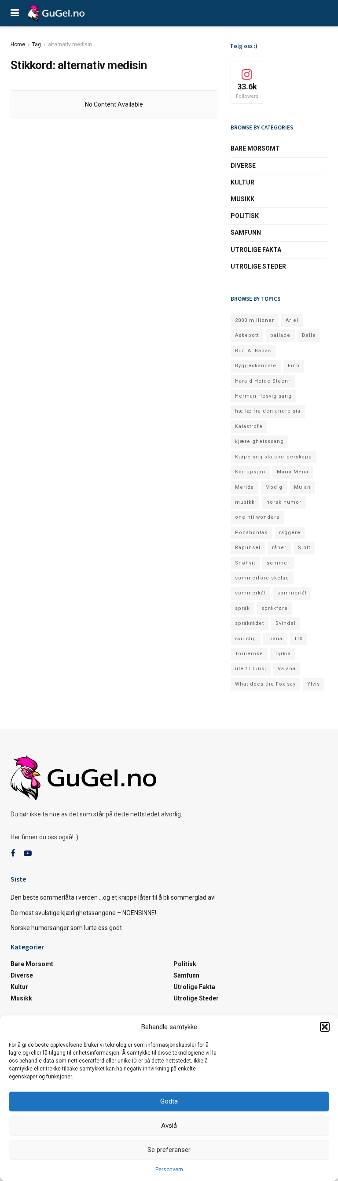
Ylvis (313, 684)
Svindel (286, 623)
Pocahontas (251, 532)
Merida (244, 487)
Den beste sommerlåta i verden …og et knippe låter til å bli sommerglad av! (113, 897)
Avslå (169, 1125)
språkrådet (249, 623)
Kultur (242, 182)
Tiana (275, 639)
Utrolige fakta (256, 249)
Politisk (245, 215)
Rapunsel (248, 547)
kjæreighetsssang (259, 441)
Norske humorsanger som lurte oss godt (66, 927)
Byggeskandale (255, 366)
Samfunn (246, 232)
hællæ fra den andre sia (268, 411)
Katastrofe (249, 426)
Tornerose (249, 654)
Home (18, 44)
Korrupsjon (250, 472)
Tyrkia (283, 654)
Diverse (243, 165)
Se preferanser (169, 1150)
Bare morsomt (255, 148)
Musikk (242, 199)
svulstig (245, 639)
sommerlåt (292, 593)
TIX (298, 639)
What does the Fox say (265, 684)
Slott (304, 547)
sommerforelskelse (262, 578)
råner (279, 547)
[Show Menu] (15, 13)
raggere (290, 532)
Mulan (302, 487)
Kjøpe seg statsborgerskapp (273, 457)
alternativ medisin (70, 44)
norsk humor (283, 502)
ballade (280, 335)
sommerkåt (250, 593)
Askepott (247, 335)
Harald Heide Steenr (262, 381)
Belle (309, 335)
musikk (245, 502)
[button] (324, 1026)
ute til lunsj (250, 669)
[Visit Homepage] (56, 13)
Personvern (169, 1169)
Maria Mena (293, 472)
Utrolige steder (258, 266)
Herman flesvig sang (263, 396)
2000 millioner (254, 320)
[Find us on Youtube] (28, 854)
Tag (36, 44)
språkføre (274, 608)
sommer (278, 563)
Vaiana (287, 669)
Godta (169, 1101)
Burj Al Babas (253, 351)
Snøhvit (245, 563)
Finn (294, 366)
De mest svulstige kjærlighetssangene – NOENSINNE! (83, 912)
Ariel (292, 320)
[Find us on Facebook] (13, 854)
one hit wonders (257, 517)
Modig (274, 487)
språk (242, 608)
